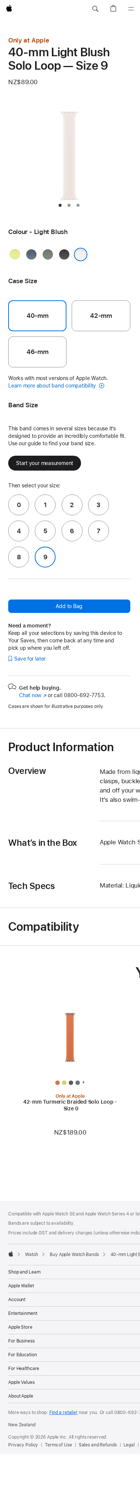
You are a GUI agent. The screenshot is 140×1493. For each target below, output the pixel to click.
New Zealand (21, 1424)
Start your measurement (44, 463)
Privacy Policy (23, 1445)
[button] (95, 9)
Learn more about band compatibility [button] (52, 386)
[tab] (60, 205)
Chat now (32, 695)
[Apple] (10, 1253)
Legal (129, 1445)
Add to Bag (69, 606)
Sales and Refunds (98, 1445)
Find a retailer (63, 1412)
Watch (31, 1254)
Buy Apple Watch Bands (74, 1254)
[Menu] (131, 9)
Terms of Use (58, 1445)
